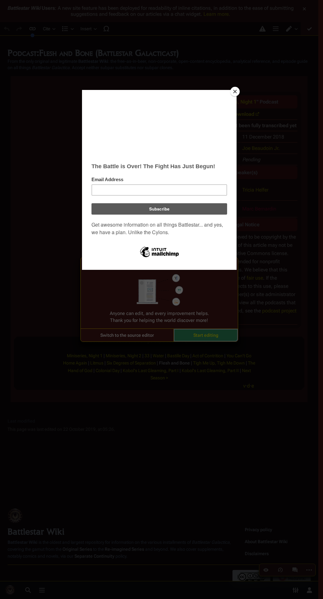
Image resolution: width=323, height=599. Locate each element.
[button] (127, 335)
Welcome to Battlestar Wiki (159, 266)
